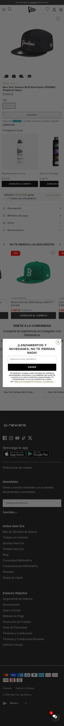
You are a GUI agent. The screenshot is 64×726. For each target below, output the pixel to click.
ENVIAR (32, 367)
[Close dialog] (58, 342)
